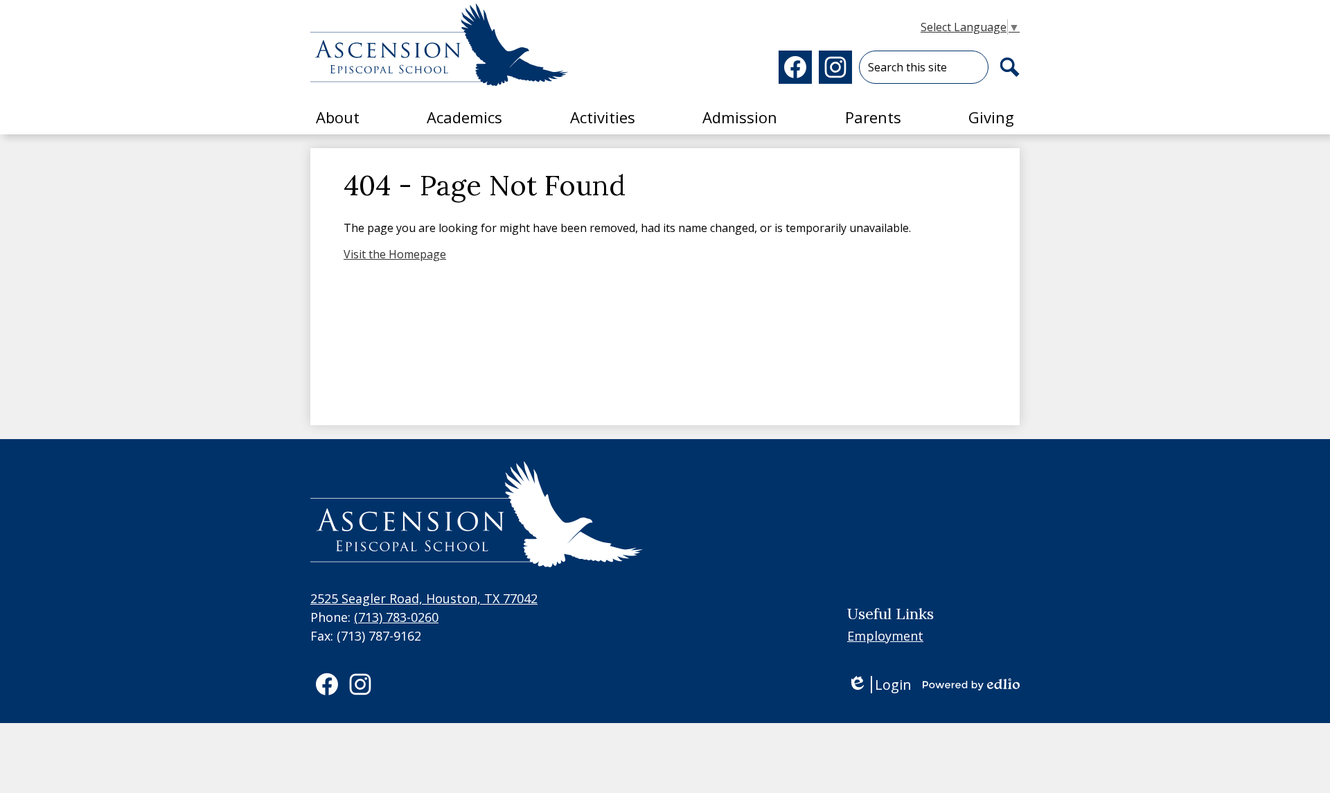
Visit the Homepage (395, 254)
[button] (337, 117)
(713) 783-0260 (396, 617)
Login (879, 684)
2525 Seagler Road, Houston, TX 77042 (424, 598)
